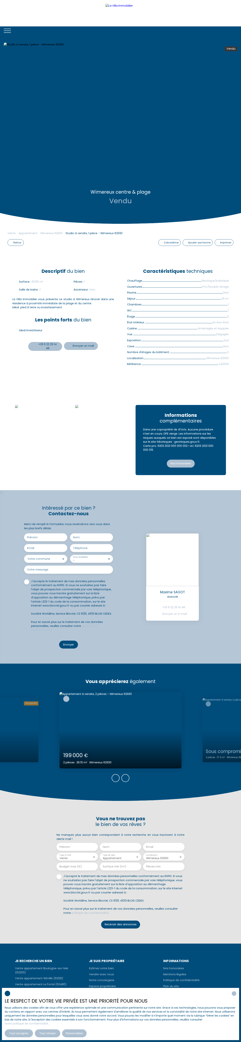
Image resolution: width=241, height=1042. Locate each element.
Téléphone (80, 548)
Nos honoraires (173, 968)
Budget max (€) (70, 866)
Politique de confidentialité (181, 980)
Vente (12, 233)
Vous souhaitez (80, 557)
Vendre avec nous (101, 974)
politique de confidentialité (90, 913)
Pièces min (153, 866)
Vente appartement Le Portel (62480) (40, 984)
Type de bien (109, 855)
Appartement (28, 233)
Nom (76, 537)
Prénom (32, 537)
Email (30, 548)
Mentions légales (174, 974)
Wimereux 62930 (51, 233)
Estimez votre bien (101, 968)
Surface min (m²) (114, 866)
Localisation (151, 855)
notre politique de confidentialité (26, 1023)
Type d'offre (65, 855)
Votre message (37, 569)
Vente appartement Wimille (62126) (39, 978)
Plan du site (171, 986)
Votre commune (38, 558)
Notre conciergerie (101, 980)
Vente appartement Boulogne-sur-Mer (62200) (41, 970)
